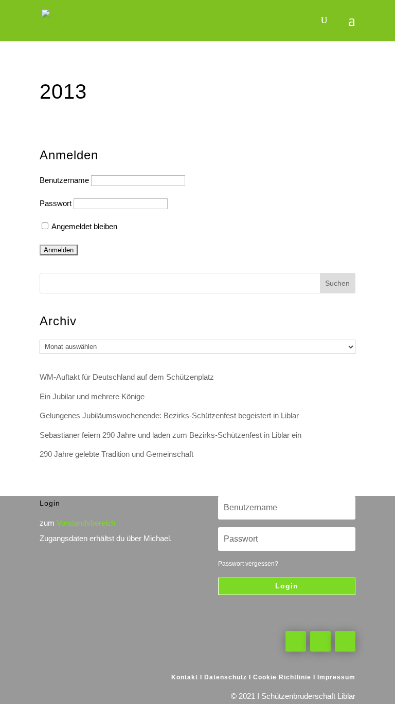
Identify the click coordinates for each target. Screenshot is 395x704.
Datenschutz (225, 677)
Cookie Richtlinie (282, 677)
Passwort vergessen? (248, 563)
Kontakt (184, 677)
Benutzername (64, 180)
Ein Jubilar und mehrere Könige (92, 396)
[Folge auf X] (320, 641)
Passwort (55, 203)
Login (286, 586)
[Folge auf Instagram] (345, 641)
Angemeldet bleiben (83, 226)
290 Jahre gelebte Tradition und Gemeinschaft (116, 454)
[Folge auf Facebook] (295, 641)
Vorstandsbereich (86, 522)
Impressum (336, 677)
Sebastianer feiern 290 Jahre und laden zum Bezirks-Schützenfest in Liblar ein (170, 435)
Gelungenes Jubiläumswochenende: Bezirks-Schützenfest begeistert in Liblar (169, 415)
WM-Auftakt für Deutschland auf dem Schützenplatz (127, 377)
